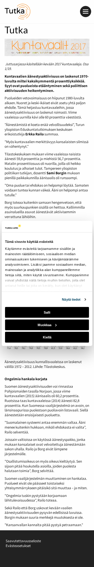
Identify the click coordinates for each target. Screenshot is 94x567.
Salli (47, 312)
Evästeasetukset (18, 545)
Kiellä (47, 337)
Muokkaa (44, 325)
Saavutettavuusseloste (23, 540)
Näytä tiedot (71, 299)
